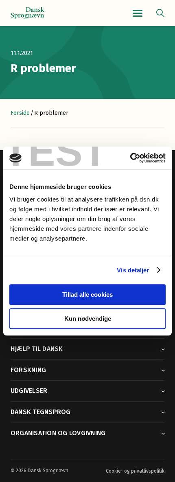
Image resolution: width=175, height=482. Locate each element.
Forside (20, 113)
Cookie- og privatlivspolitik (135, 471)
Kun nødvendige (87, 318)
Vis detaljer (133, 270)
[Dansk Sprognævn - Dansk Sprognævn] (28, 13)
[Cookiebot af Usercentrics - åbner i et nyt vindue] (130, 158)
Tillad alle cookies (87, 294)
